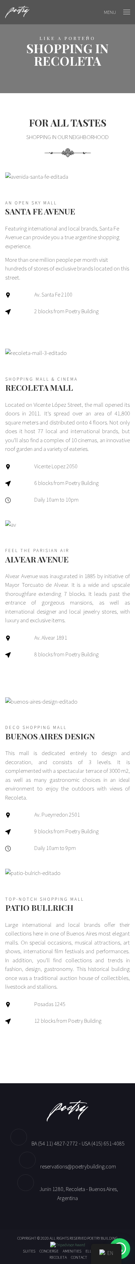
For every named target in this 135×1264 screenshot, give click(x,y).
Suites (29, 1251)
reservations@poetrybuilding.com (78, 1166)
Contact (79, 1257)
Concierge (48, 1251)
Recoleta (58, 1257)
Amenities (72, 1251)
